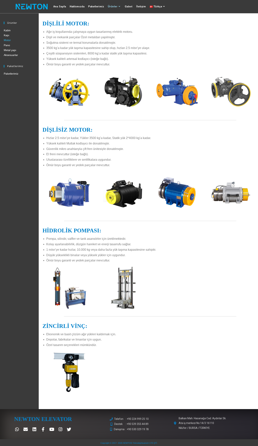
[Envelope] (25, 429)
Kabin (7, 30)
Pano (7, 45)
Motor (7, 40)
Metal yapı (10, 50)
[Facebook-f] (43, 429)
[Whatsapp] (17, 429)
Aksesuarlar (11, 55)
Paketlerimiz (11, 73)
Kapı (6, 35)
